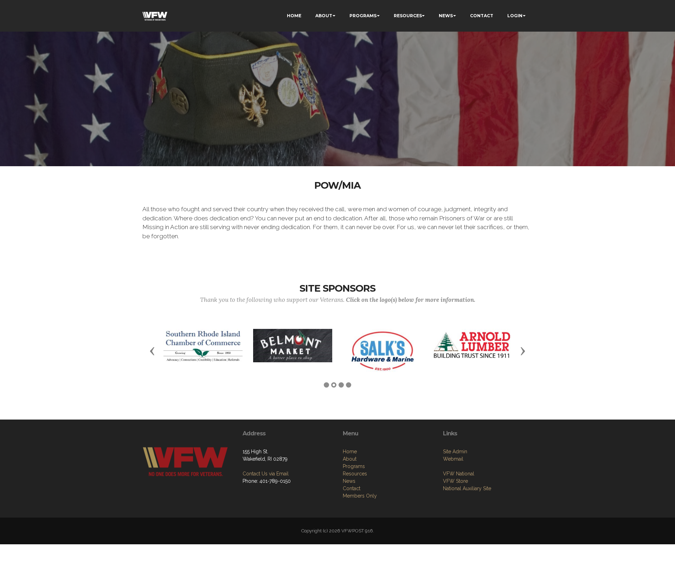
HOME (294, 15)
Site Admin (455, 451)
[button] (152, 350)
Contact (351, 488)
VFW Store (455, 481)
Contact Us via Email (266, 473)
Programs (354, 466)
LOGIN (514, 15)
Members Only (360, 496)
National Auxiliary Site (467, 488)
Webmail (453, 459)
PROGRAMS (363, 15)
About (349, 459)
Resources (355, 473)
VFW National (458, 473)
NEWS (446, 15)
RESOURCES (408, 15)
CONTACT (481, 15)
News (349, 481)
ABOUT (323, 15)
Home (350, 451)
